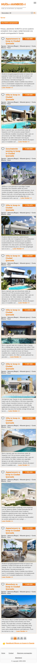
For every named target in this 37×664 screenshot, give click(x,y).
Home (3, 653)
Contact (11, 653)
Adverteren (18, 657)
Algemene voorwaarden (24, 653)
